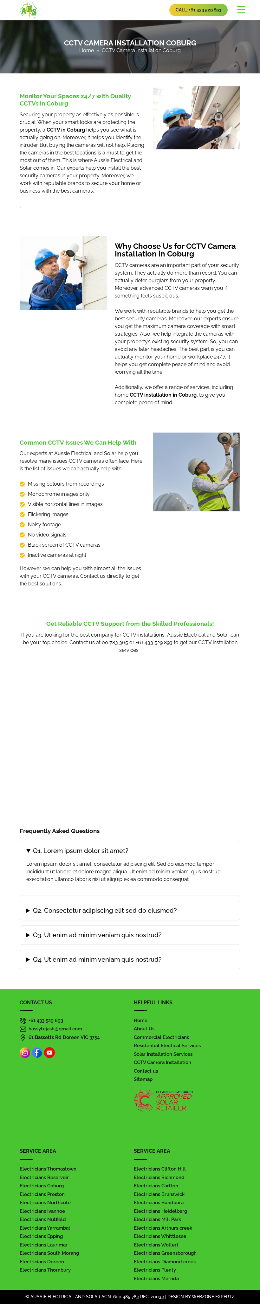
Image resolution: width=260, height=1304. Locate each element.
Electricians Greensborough (165, 1253)
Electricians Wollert (156, 1245)
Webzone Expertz (213, 1296)
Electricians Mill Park (157, 1219)
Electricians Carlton (156, 1186)
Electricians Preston (42, 1194)
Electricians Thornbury (45, 1270)
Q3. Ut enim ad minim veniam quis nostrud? (97, 935)
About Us (144, 1029)
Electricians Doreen (42, 1262)
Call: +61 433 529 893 (198, 9)
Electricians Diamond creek (165, 1262)
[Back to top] (248, 1281)
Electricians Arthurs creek (163, 1228)
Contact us (146, 1071)
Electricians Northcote (45, 1202)
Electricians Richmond (159, 1177)
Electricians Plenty (155, 1270)
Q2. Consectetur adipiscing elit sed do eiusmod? (105, 910)
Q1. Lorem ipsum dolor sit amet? (80, 851)
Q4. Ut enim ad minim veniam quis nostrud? (97, 959)
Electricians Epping (41, 1236)
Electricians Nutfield (43, 1219)
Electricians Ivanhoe (42, 1211)
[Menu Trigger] (241, 9)
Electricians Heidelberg (160, 1211)
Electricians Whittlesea (160, 1236)
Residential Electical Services (167, 1045)
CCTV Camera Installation (162, 1062)
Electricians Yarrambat (45, 1228)
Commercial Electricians (161, 1037)
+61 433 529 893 (46, 1020)
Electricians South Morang (49, 1253)
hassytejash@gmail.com (55, 1029)
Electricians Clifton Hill (160, 1169)
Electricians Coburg (42, 1186)
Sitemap (143, 1079)
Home (86, 50)
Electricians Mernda (156, 1278)
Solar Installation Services (163, 1054)
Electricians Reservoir (44, 1177)
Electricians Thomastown (48, 1169)
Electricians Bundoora (159, 1202)
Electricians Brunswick (159, 1194)
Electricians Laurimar (44, 1245)
